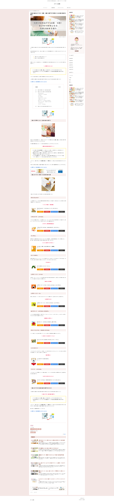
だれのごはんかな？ (41, 93)
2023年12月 (71, 67)
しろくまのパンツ (40, 102)
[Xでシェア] (31, 429)
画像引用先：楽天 (48, 137)
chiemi (76, 42)
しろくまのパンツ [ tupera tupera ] (43, 358)
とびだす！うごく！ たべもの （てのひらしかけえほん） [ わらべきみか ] (49, 285)
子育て (32, 425)
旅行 (70, 79)
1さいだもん (40, 95)
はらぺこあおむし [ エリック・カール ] (43, 266)
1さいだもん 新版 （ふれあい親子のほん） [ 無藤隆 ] (46, 246)
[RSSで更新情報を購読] (35, 432)
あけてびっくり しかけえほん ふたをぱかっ (44, 100)
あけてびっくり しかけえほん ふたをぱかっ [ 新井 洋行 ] (46, 321)
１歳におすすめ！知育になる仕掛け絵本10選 (44, 91)
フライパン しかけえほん (42, 104)
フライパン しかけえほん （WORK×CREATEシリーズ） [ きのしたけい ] (49, 379)
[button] (40, 429)
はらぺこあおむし (40, 96)
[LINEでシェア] (38, 429)
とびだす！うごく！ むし (41, 99)
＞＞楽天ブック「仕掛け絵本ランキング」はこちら (38, 81)
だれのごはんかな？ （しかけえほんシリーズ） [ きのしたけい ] (47, 208)
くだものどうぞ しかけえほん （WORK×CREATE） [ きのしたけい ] (48, 227)
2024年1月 (71, 64)
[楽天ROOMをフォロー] (31, 432)
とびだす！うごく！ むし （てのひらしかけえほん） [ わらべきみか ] (48, 302)
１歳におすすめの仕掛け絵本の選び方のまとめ (44, 106)
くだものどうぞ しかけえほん (42, 94)
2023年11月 (71, 69)
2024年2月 (71, 62)
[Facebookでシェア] (33, 429)
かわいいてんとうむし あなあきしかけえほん (44, 101)
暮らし (70, 82)
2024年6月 (71, 58)
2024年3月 (71, 60)
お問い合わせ (82, 498)
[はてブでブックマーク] (35, 429)
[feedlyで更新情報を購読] (33, 432)
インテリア (71, 75)
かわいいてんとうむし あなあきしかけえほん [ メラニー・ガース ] (47, 339)
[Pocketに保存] (36, 429)
